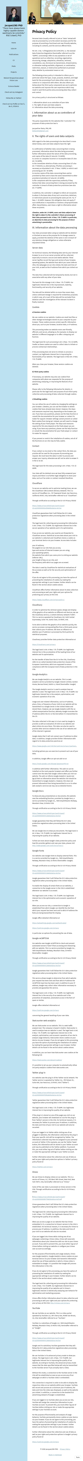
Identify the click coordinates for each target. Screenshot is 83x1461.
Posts (14, 66)
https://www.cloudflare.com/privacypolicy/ (48, 600)
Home (14, 43)
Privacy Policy (65, 1449)
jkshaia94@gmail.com (40, 131)
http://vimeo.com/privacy (60, 1303)
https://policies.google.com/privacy (45, 928)
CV (14, 60)
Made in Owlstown (55, 1455)
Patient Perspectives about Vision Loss (14, 79)
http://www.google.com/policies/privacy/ (47, 846)
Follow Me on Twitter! (13, 98)
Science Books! (13, 86)
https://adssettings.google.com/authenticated (49, 923)
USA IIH (13, 49)
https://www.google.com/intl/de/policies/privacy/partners (54, 746)
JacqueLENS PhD (14, 25)
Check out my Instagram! (14, 92)
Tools (78, 1457)
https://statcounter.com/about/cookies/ (47, 1060)
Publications (13, 54)
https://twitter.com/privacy (42, 1167)
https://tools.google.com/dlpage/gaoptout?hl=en (50, 764)
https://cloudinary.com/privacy (43, 645)
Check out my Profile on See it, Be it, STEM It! (14, 105)
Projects (14, 72)
